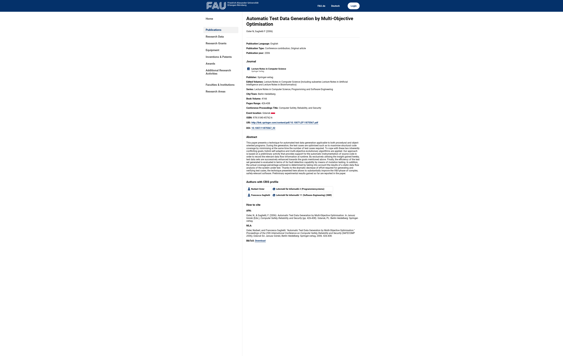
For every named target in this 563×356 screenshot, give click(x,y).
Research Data (215, 36)
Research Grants (216, 43)
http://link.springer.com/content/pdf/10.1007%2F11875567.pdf (284, 122)
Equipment (212, 50)
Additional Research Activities (218, 72)
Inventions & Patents (219, 57)
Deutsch (335, 6)
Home (209, 18)
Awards (210, 63)
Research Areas (215, 91)
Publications (213, 30)
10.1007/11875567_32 (263, 128)
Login (354, 6)
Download (260, 240)
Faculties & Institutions (220, 84)
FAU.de (321, 6)
